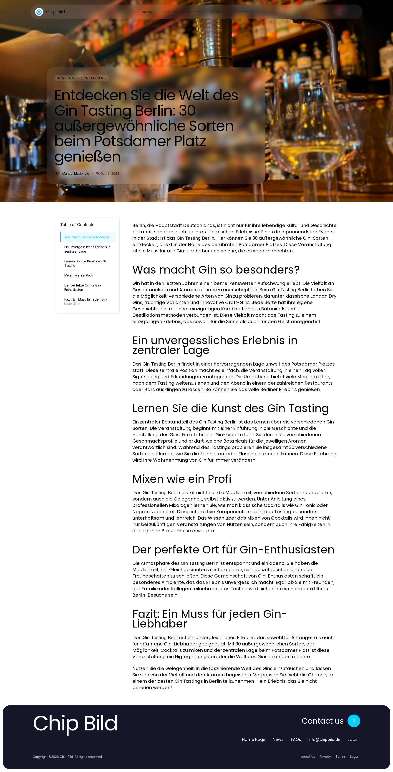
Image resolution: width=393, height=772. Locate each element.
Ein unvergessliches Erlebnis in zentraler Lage (87, 249)
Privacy (325, 756)
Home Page (253, 739)
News (278, 739)
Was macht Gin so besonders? (87, 237)
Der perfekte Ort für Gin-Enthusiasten (82, 287)
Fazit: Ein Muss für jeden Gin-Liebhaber (86, 301)
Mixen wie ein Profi (78, 275)
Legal (354, 756)
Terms (340, 756)
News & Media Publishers (81, 78)
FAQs (296, 739)
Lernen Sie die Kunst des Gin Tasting (86, 263)
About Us (308, 756)
